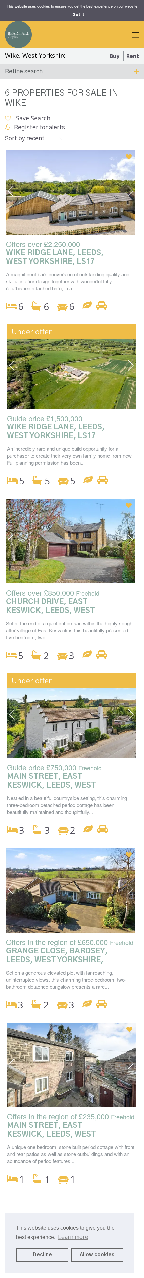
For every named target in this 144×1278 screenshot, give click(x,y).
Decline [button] (42, 1255)
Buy (114, 56)
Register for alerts (39, 128)
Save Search (32, 118)
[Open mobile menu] (135, 35)
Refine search (24, 72)
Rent (132, 56)
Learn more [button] (73, 1237)
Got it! (78, 15)
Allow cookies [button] (97, 1255)
